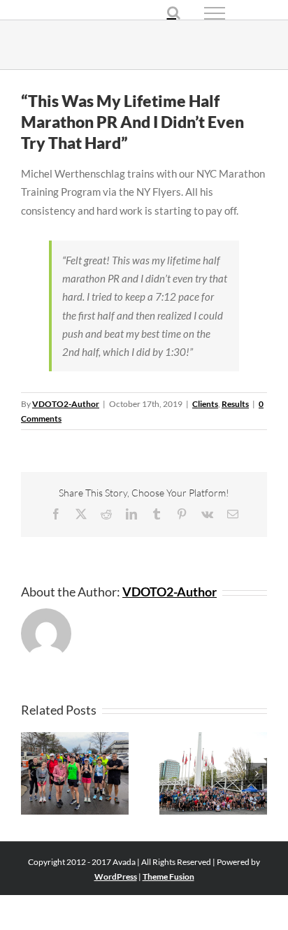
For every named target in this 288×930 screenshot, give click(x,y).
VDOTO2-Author (65, 404)
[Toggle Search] (173, 13)
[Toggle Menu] (239, 13)
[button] (31, 773)
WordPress (115, 876)
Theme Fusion (168, 876)
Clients (205, 404)
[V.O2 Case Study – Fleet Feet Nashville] (213, 738)
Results (235, 404)
